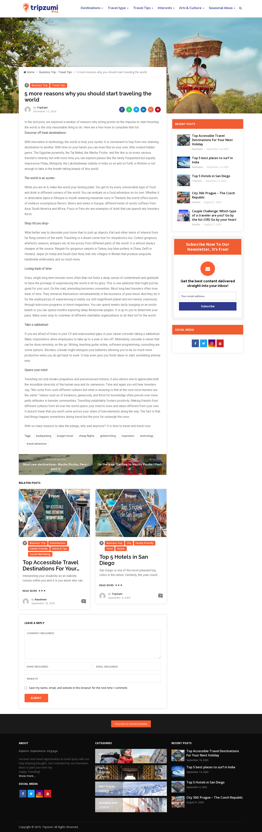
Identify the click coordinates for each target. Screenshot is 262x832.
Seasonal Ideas (220, 8)
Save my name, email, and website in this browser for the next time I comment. (78, 688)
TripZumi (42, 107)
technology (146, 435)
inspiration (128, 435)
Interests (165, 8)
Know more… (27, 776)
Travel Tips (142, 8)
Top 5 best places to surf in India (210, 767)
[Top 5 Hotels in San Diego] (131, 513)
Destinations (90, 8)
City (129, 543)
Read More (30, 591)
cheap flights (86, 435)
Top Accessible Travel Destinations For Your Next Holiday (50, 568)
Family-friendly (39, 548)
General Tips (59, 548)
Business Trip (47, 72)
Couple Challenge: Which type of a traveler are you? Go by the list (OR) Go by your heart (214, 215)
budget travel (65, 435)
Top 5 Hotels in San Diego (123, 560)
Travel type (117, 8)
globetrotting (108, 435)
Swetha (196, 202)
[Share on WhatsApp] (129, 109)
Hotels (121, 548)
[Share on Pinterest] (158, 109)
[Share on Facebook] (122, 109)
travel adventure (37, 443)
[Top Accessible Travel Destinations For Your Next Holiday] (54, 513)
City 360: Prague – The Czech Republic (214, 797)
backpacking (43, 435)
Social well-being (40, 554)
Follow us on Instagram (131, 723)
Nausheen (41, 599)
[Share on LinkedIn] (143, 109)
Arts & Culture (190, 8)
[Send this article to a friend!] (151, 109)
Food (110, 548)
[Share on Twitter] (136, 109)
